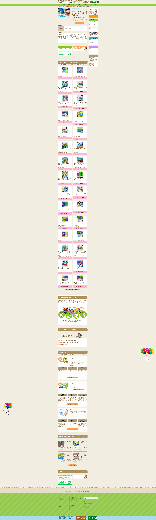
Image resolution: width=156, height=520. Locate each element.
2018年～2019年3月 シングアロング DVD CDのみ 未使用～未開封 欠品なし (64, 209)
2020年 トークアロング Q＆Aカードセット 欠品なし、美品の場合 (79, 283)
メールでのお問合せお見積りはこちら (79, 518)
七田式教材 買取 (72, 499)
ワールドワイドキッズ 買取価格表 (74, 500)
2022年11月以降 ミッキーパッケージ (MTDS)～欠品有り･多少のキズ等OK (64, 268)
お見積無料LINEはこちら (96, 2)
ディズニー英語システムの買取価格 (70, 6)
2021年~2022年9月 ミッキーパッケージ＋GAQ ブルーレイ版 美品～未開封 (64, 179)
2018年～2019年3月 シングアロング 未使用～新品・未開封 (80, 134)
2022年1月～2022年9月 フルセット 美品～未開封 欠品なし (64, 164)
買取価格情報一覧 (63, 6)
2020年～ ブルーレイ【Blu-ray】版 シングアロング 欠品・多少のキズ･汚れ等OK (79, 164)
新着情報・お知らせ (73, 505)
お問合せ (90, 44)
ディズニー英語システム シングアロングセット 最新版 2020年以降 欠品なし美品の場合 (80, 223)
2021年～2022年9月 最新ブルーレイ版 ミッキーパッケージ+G (80, 149)
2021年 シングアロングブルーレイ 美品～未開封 (80, 179)
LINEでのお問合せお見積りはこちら (92, 518)
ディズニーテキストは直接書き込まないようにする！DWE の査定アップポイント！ (68, 455)
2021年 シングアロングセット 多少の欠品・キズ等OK (80, 238)
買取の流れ (60, 506)
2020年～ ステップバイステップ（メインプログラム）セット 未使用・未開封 (64, 103)
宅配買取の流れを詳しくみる (72, 377)
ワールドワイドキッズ (92, 24)
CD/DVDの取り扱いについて (68, 442)
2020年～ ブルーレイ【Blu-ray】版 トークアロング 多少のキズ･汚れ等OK (79, 268)
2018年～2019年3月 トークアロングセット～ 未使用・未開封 (80, 74)
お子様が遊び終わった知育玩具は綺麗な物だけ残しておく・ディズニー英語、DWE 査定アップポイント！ (83, 455)
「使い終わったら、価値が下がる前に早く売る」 (83, 442)
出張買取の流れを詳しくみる (72, 404)
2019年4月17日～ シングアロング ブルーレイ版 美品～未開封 (64, 223)
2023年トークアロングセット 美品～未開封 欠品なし (65, 118)
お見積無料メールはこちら (88, 2)
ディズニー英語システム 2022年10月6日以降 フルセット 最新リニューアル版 (80, 103)
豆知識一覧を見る (72, 465)
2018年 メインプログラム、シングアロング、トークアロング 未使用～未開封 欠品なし (64, 74)
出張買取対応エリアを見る (78, 389)
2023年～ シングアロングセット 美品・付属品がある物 (80, 88)
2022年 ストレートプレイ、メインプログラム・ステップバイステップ (64, 238)
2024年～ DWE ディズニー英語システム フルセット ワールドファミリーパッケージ (64, 194)
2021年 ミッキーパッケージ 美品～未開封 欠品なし (65, 134)
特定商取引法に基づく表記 (62, 499)
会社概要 (96, 4)
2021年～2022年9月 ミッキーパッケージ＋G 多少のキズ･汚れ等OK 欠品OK (64, 88)
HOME (59, 4)
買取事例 (74, 4)
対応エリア (85, 4)
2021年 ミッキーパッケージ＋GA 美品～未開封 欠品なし (80, 194)
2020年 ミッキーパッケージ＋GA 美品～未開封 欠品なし (80, 209)
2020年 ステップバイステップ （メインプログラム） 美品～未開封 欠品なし (64, 283)
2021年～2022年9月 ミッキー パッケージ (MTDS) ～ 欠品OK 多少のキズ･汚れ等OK (64, 149)
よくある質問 (91, 42)
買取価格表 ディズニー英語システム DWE (75, 498)
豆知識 (90, 51)
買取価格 (69, 4)
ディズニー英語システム (92, 21)
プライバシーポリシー (61, 500)
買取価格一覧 (72, 497)
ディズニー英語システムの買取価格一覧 (72, 289)
